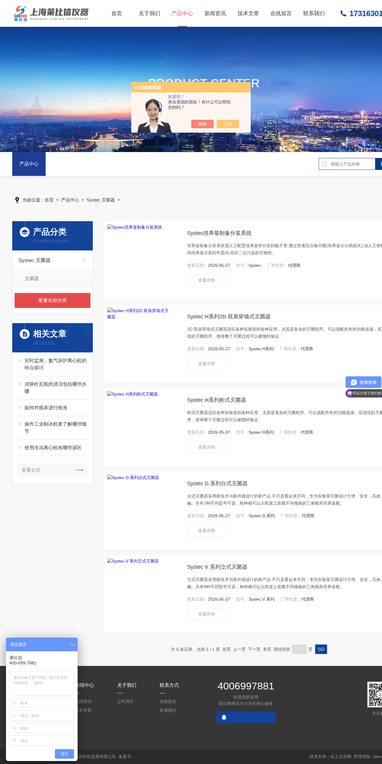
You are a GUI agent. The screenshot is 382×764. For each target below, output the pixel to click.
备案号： (126, 756)
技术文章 (248, 13)
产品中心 (182, 13)
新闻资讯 (215, 13)
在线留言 (281, 13)
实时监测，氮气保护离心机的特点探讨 (55, 364)
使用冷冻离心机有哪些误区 (53, 447)
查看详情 (206, 280)
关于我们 (149, 13)
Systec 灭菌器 (101, 199)
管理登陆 (362, 756)
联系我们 (314, 13)
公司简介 (125, 701)
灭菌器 (31, 278)
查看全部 (31, 469)
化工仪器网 (340, 756)
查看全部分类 (52, 300)
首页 (116, 13)
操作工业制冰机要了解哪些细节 (55, 427)
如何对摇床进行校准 (45, 407)
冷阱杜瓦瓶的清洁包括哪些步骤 (55, 388)
